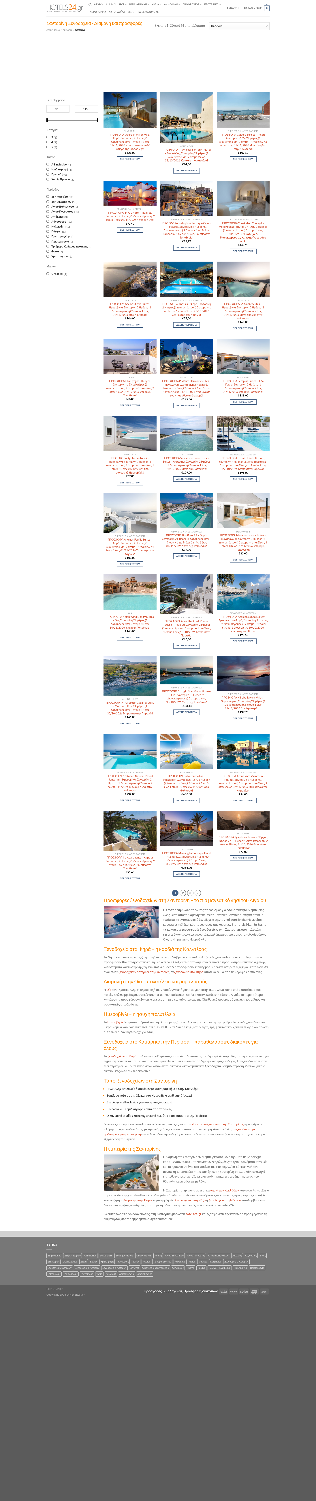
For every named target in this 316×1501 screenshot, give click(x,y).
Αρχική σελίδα (53, 30)
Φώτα (55, 251)
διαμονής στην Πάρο (138, 1200)
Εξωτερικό (211, 4)
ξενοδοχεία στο (123, 1056)
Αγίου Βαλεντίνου (62, 206)
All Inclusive (115, 4)
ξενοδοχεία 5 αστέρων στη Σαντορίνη (143, 972)
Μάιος (192, 1261)
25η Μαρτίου (59, 196)
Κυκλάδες (67, 30)
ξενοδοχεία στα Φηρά (189, 972)
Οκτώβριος (178, 1267)
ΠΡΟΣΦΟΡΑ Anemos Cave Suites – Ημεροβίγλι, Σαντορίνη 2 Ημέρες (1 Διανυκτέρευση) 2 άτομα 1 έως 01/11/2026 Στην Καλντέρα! (130, 309)
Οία (108, 990)
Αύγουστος (58, 221)
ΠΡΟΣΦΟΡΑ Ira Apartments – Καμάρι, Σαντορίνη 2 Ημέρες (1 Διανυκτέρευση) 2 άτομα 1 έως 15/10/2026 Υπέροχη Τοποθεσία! (130, 863)
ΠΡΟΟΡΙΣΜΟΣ (191, 4)
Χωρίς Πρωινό (60, 179)
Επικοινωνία (54, 1288)
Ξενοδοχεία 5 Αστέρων (114, 1267)
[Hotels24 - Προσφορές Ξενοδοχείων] (64, 8)
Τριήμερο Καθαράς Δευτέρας (69, 246)
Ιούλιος (135, 1261)
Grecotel (57, 273)
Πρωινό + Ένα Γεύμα (220, 1267)
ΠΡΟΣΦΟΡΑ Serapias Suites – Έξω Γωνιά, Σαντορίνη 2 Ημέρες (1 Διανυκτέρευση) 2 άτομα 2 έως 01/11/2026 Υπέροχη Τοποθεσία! (243, 386)
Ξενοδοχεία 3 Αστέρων (60, 1267)
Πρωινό (56, 174)
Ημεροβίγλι (115, 1022)
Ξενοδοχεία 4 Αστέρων (87, 1267)
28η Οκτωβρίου (61, 201)
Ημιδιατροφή (138, 4)
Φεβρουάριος (71, 1273)
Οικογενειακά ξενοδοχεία (155, 1267)
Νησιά (155, 4)
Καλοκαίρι (57, 226)
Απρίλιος (237, 1255)
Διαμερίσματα (70, 1261)
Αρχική (98, 4)
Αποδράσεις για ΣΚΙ (218, 1255)
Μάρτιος (202, 1261)
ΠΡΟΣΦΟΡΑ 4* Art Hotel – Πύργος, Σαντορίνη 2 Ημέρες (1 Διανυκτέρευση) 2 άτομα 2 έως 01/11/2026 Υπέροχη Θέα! (130, 216)
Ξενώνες (134, 1267)
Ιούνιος (146, 1261)
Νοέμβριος (215, 1261)
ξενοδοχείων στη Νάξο (190, 1200)
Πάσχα (55, 231)
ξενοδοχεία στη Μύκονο (225, 1200)
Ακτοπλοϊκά (117, 11)
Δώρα (83, 1261)
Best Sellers (106, 1255)
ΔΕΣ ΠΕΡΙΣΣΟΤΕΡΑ (130, 159)
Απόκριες (57, 216)
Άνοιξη (158, 1255)
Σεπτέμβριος (54, 1273)
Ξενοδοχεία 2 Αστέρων (236, 1261)
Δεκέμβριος (53, 1261)
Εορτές (93, 1261)
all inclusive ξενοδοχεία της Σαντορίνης (217, 1124)
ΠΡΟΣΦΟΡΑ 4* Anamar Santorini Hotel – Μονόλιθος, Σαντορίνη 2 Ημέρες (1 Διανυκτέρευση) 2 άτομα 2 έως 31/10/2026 (187, 155)
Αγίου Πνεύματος (62, 211)
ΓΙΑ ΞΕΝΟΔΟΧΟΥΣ (148, 11)
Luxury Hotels (143, 1255)
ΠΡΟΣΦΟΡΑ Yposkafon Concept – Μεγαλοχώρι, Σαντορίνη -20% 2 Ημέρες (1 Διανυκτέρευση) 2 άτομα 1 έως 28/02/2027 (243, 232)
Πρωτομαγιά (59, 236)
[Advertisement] (158, 59)
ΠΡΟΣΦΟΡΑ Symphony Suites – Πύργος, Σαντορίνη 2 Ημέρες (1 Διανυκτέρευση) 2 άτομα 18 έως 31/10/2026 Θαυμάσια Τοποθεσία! (243, 842)
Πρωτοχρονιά (60, 241)
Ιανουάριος (123, 1261)
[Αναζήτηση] (90, 4)
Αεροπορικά (98, 11)
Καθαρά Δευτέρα (162, 1261)
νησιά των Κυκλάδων (224, 1190)
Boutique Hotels (124, 1255)
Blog (130, 11)
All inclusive (59, 164)
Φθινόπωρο (87, 1273)
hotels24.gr (193, 1214)
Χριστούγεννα (60, 256)
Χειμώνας (111, 1273)
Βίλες (263, 1255)
